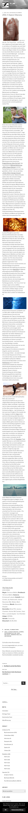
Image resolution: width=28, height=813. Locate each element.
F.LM (12, 4)
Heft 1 (5, 756)
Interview (6, 738)
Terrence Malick (16, 634)
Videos (6, 750)
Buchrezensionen (9, 732)
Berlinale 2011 (8, 778)
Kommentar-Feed (7, 717)
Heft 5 (6, 768)
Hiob (17, 414)
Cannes (21, 631)
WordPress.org (6, 720)
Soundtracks (7, 744)
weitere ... (5, 702)
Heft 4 (6, 765)
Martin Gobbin (17, 12)
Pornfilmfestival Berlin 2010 (12, 781)
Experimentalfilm (10, 633)
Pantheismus (6, 362)
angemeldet (11, 645)
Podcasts (6, 741)
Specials (4, 772)
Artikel (7, 629)
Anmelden (5, 711)
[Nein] (26, 807)
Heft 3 (6, 762)
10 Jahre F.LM (8, 775)
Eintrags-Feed (6, 714)
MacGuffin (16, 269)
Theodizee (18, 439)
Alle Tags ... (14, 689)
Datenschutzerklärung (17, 809)
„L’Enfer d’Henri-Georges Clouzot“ (11, 173)
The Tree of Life (7, 588)
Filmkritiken (14, 629)
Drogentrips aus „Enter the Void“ (11, 163)
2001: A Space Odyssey (11, 631)
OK (5, 809)
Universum (8, 636)
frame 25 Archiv (6, 801)
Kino (18, 633)
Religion (7, 634)
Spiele (6, 747)
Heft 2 (6, 759)
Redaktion (5, 754)
